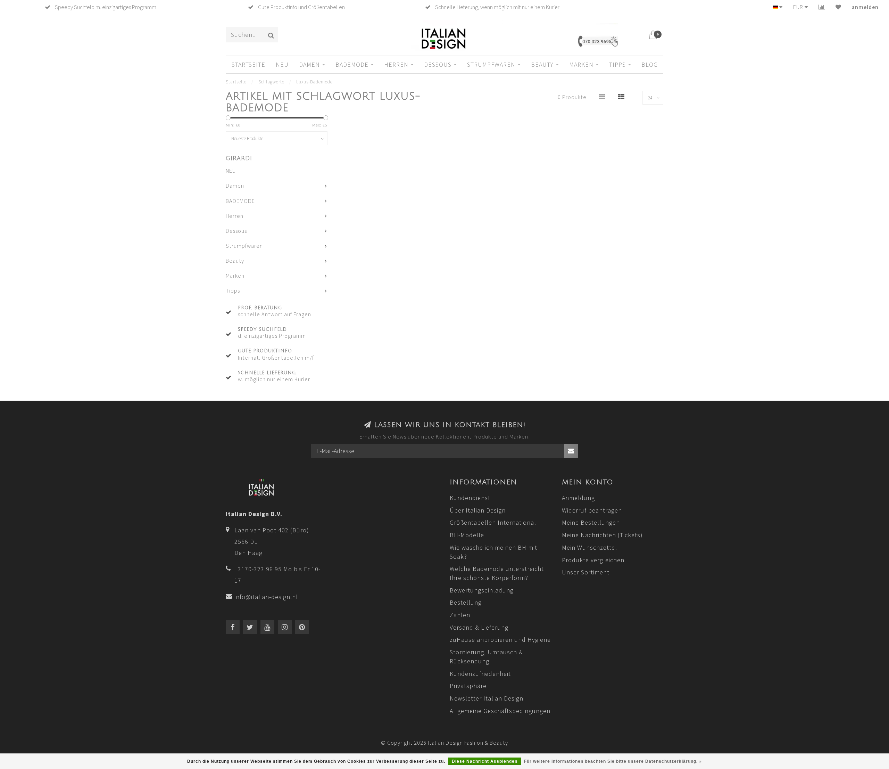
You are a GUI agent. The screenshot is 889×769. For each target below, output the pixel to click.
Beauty (542, 64)
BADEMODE (351, 64)
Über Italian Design (478, 510)
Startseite (248, 64)
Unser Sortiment (585, 572)
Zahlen (460, 615)
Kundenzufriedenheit (480, 674)
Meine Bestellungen (591, 522)
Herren (396, 64)
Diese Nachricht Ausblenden (484, 761)
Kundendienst (470, 498)
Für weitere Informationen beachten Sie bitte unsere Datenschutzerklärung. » (613, 761)
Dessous (437, 64)
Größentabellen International (493, 522)
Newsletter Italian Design (486, 698)
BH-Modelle (467, 535)
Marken (581, 64)
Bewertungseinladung (482, 590)
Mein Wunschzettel (589, 547)
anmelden (865, 6)
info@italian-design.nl (266, 597)
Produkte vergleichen (593, 560)
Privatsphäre (468, 686)
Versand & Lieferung (479, 627)
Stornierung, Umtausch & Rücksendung (486, 656)
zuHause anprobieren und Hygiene (500, 640)
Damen (309, 64)
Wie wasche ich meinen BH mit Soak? (493, 552)
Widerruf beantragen (592, 510)
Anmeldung (578, 498)
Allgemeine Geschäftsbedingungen (500, 711)
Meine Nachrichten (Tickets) (602, 535)
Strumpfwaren (491, 64)
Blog (649, 64)
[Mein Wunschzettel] (838, 6)
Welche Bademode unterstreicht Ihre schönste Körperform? (497, 573)
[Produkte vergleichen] (822, 6)
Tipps (617, 64)
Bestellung (466, 602)
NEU (282, 64)
